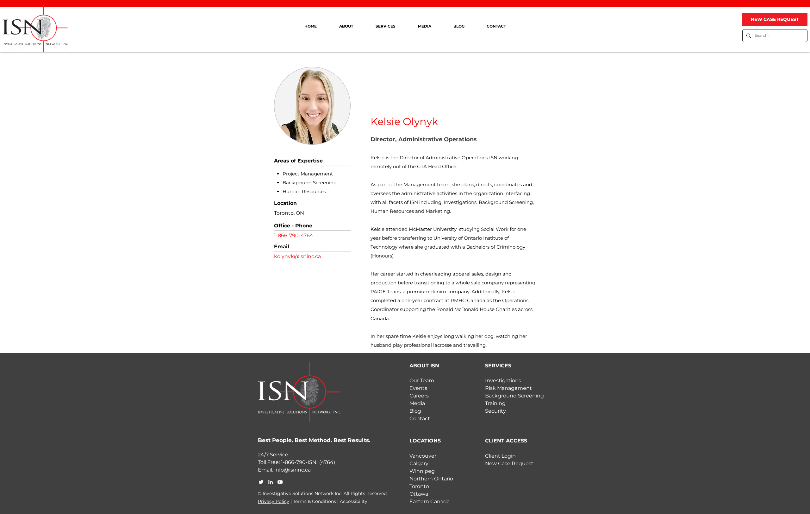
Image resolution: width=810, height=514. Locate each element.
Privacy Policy (273, 501)
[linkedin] (270, 482)
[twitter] (261, 482)
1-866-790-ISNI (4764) (308, 462)
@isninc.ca (297, 470)
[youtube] (280, 482)
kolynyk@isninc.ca (297, 256)
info (279, 470)
